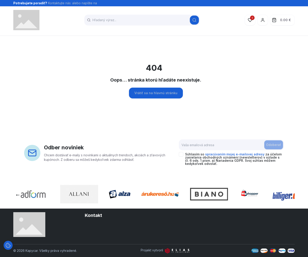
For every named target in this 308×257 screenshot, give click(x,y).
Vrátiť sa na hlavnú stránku (155, 93)
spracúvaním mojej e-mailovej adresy (234, 154)
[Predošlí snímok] (18, 195)
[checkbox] (181, 154)
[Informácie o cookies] (8, 245)
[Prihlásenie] (262, 20)
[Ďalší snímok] (290, 195)
